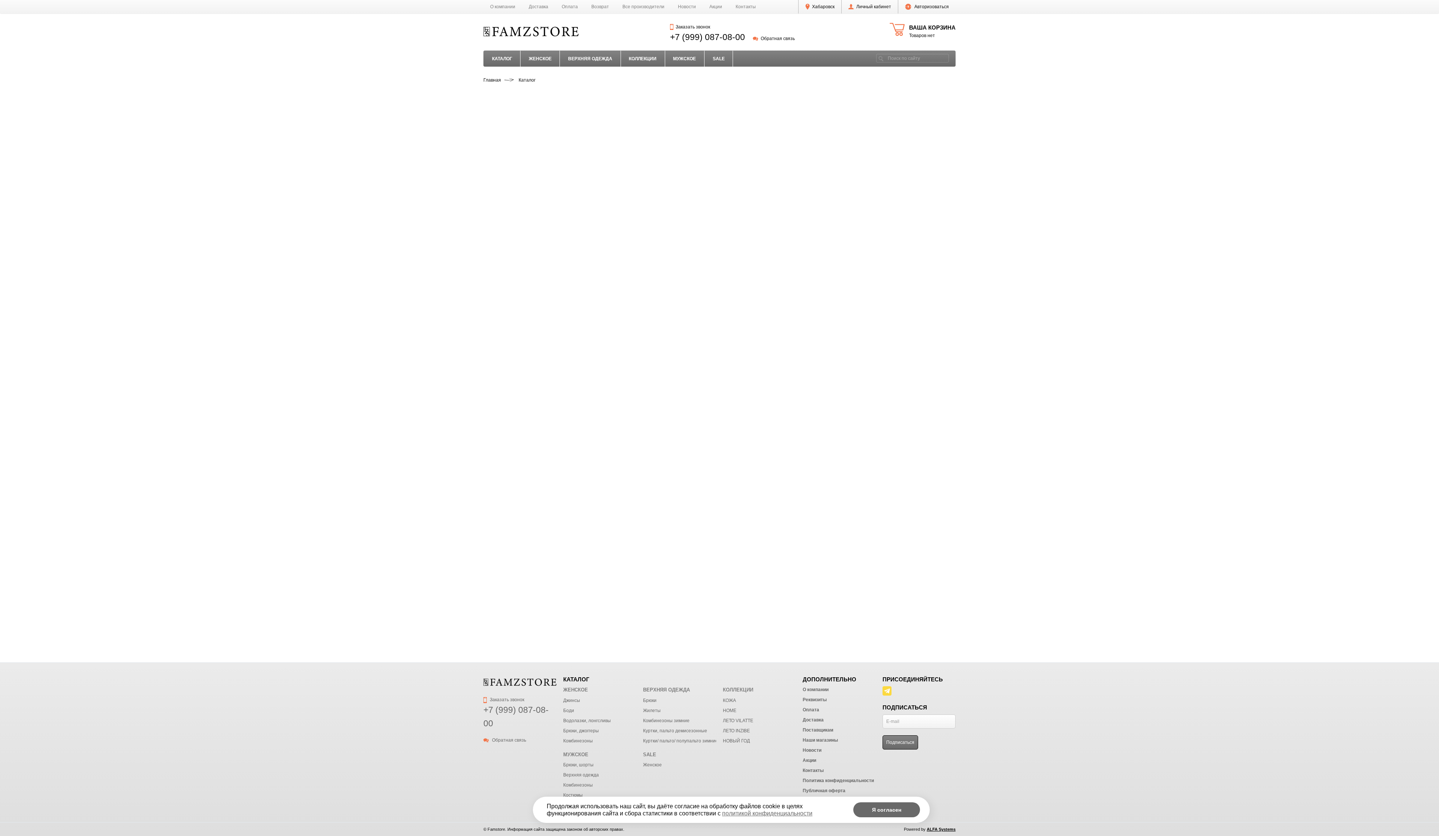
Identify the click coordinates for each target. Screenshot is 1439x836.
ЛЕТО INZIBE (736, 730)
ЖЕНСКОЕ (540, 58)
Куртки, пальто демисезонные (675, 730)
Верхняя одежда (581, 775)
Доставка (538, 6)
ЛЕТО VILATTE (738, 720)
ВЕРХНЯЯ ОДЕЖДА (590, 58)
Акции (715, 6)
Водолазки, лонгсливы (587, 720)
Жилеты (652, 710)
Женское (652, 764)
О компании (502, 6)
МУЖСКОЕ (684, 58)
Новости (687, 6)
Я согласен (886, 810)
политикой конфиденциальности (767, 813)
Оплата (570, 6)
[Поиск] (881, 58)
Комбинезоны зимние (666, 720)
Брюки (650, 700)
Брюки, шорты (578, 764)
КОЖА (729, 700)
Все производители (643, 6)
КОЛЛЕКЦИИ (643, 58)
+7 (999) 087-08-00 (707, 37)
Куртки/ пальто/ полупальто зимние (680, 741)
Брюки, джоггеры (581, 730)
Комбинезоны (578, 741)
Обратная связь (777, 38)
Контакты (746, 6)
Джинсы (571, 700)
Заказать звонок (693, 27)
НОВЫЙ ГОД (736, 741)
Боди (568, 710)
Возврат (600, 6)
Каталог (502, 58)
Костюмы (573, 795)
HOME (729, 710)
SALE (719, 58)
